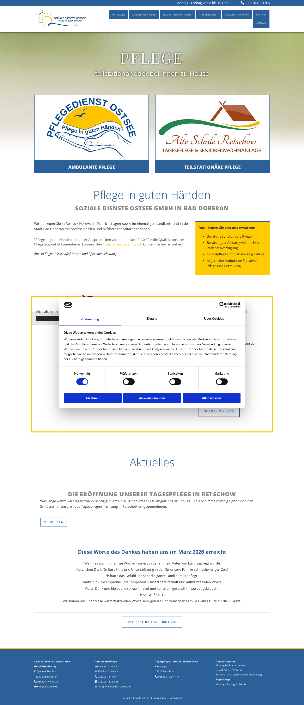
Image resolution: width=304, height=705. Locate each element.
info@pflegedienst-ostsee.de (114, 686)
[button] (91, 167)
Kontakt (261, 23)
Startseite (126, 698)
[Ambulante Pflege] (91, 128)
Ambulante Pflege (144, 14)
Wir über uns (208, 14)
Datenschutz (176, 698)
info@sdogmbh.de (47, 686)
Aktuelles (118, 14)
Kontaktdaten (142, 698)
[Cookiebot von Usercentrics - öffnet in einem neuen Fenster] (222, 305)
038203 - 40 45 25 (47, 681)
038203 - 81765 (258, 3)
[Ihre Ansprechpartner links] (217, 14)
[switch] (129, 382)
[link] (177, 14)
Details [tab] (152, 318)
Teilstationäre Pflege (177, 14)
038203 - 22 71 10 (168, 676)
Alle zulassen (211, 398)
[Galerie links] (191, 14)
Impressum (159, 698)
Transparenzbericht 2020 (122, 244)
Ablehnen (92, 398)
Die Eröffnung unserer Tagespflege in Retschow (152, 494)
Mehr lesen (53, 522)
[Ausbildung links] (248, 14)
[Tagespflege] (212, 128)
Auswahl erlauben (152, 398)
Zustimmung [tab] (90, 319)
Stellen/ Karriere (236, 14)
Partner (261, 14)
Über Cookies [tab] (214, 318)
